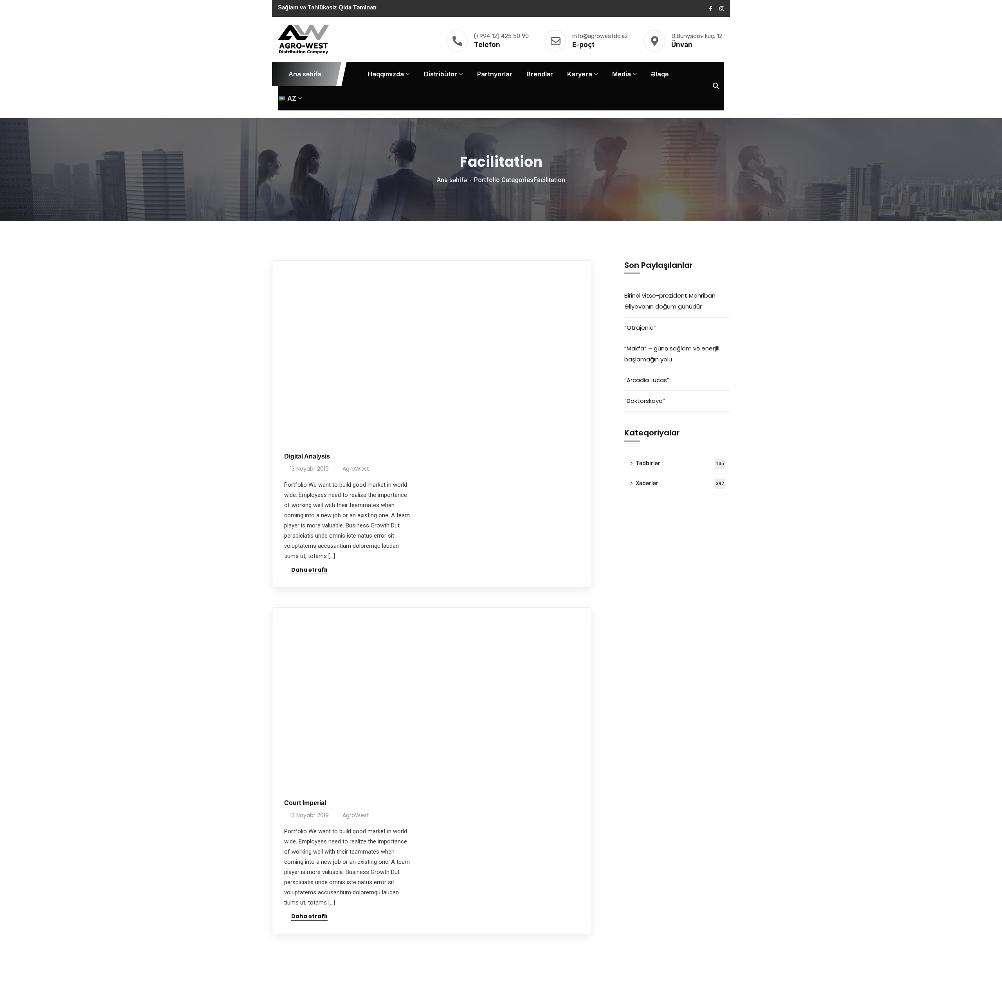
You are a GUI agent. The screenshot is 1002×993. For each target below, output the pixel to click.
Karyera (579, 74)
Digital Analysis (307, 456)
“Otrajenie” (640, 327)
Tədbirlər (680, 463)
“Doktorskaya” (644, 401)
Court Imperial (305, 803)
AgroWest (355, 469)
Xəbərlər (680, 483)
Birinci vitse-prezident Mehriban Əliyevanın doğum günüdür (669, 301)
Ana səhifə (304, 74)
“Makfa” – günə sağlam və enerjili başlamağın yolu (671, 353)
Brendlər (539, 74)
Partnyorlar (494, 74)
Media (621, 74)
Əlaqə (660, 74)
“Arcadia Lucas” (648, 380)
